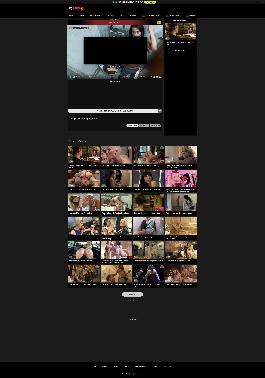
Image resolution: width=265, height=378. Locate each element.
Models (133, 15)
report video (155, 125)
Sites (122, 15)
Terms (116, 367)
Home (71, 15)
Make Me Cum (113, 22)
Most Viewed (95, 15)
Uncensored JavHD (151, 15)
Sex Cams (191, 15)
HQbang (130, 374)
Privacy (126, 367)
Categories (110, 15)
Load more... (132, 294)
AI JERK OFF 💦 (173, 15)
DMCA (156, 367)
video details (143, 125)
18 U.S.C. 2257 (167, 367)
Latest (81, 15)
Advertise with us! (141, 367)
